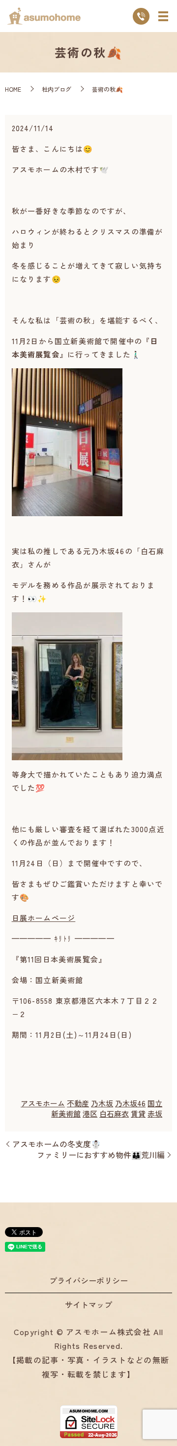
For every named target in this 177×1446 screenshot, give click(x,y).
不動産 (78, 1103)
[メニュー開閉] (163, 16)
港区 (90, 1113)
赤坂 (155, 1113)
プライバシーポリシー (88, 1280)
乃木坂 (102, 1103)
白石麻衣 (114, 1113)
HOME (13, 89)
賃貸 (138, 1113)
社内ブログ (56, 89)
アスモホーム (43, 1103)
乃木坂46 (130, 1103)
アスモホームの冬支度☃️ (56, 1143)
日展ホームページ (44, 918)
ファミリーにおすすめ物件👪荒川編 (101, 1154)
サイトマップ (88, 1304)
